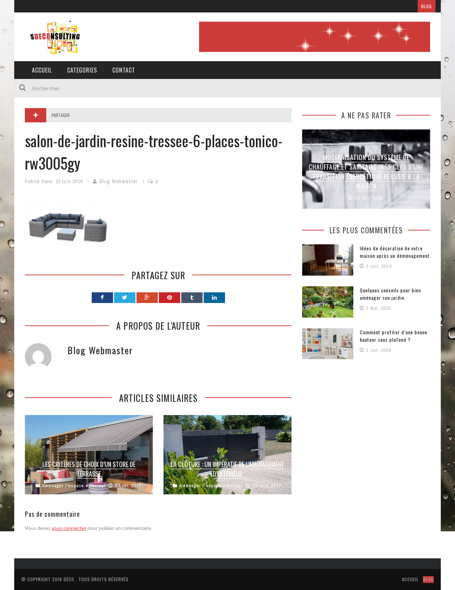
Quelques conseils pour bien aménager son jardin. (390, 293)
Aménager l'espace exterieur (74, 486)
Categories (82, 70)
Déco (69, 579)
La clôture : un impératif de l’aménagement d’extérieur (227, 468)
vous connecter (69, 528)
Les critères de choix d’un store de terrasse (88, 468)
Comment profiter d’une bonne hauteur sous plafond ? (393, 335)
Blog (426, 6)
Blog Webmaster (119, 181)
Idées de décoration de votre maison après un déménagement (395, 251)
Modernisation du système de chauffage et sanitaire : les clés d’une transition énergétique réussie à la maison (366, 172)
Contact (123, 70)
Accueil (42, 70)
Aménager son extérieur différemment (132, 6)
